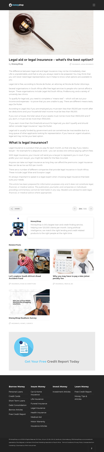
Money (22, 323)
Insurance (76, 64)
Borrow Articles (16, 410)
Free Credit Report (17, 414)
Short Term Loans (17, 401)
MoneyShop (17, 64)
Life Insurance (37, 399)
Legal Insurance (87, 64)
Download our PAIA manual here (26, 445)
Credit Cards (14, 396)
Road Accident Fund (28, 284)
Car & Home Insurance (36, 393)
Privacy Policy (78, 442)
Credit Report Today (52, 361)
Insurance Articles (39, 426)
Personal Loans (16, 392)
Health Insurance (38, 412)
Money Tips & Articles (81, 397)
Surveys (29, 323)
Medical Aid (68, 284)
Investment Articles (61, 392)
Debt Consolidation (18, 405)
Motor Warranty (38, 421)
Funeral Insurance (39, 404)
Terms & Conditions (67, 442)
